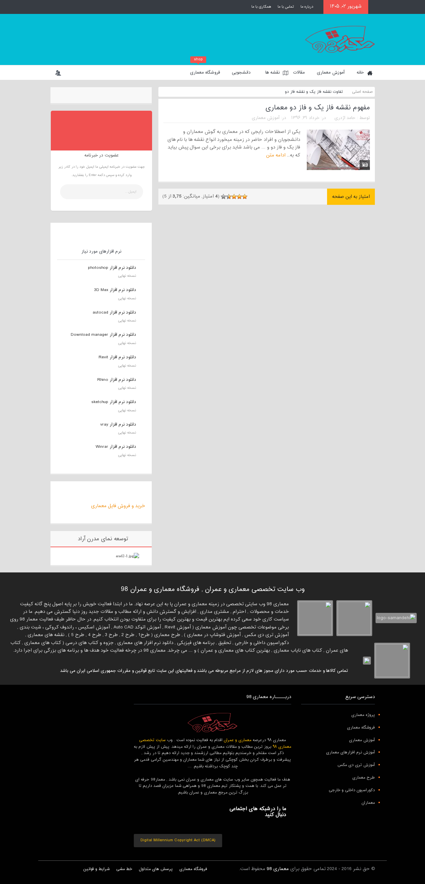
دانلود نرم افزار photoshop (112, 267)
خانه (360, 72)
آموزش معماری (331, 72)
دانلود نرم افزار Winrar (116, 446)
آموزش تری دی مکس (356, 765)
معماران (368, 802)
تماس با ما (286, 7)
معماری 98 (278, 869)
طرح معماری (363, 777)
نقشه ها (272, 72)
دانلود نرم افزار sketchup (113, 402)
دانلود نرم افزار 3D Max (115, 290)
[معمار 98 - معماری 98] (212, 722)
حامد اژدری (345, 118)
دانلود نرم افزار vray (118, 424)
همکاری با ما (261, 7)
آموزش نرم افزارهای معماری (350, 752)
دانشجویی (241, 72)
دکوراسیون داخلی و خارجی (352, 790)
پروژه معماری (363, 715)
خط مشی (124, 869)
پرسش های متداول (156, 869)
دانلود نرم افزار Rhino (116, 379)
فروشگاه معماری (205, 70)
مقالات (299, 72)
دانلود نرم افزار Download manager (103, 334)
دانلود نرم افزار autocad (114, 312)
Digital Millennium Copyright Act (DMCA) (177, 840)
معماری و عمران (237, 740)
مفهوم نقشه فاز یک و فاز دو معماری (317, 107)
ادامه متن (275, 155)
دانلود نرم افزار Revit (117, 357)
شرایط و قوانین (96, 869)
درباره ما (306, 7)
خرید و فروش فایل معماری (118, 506)
